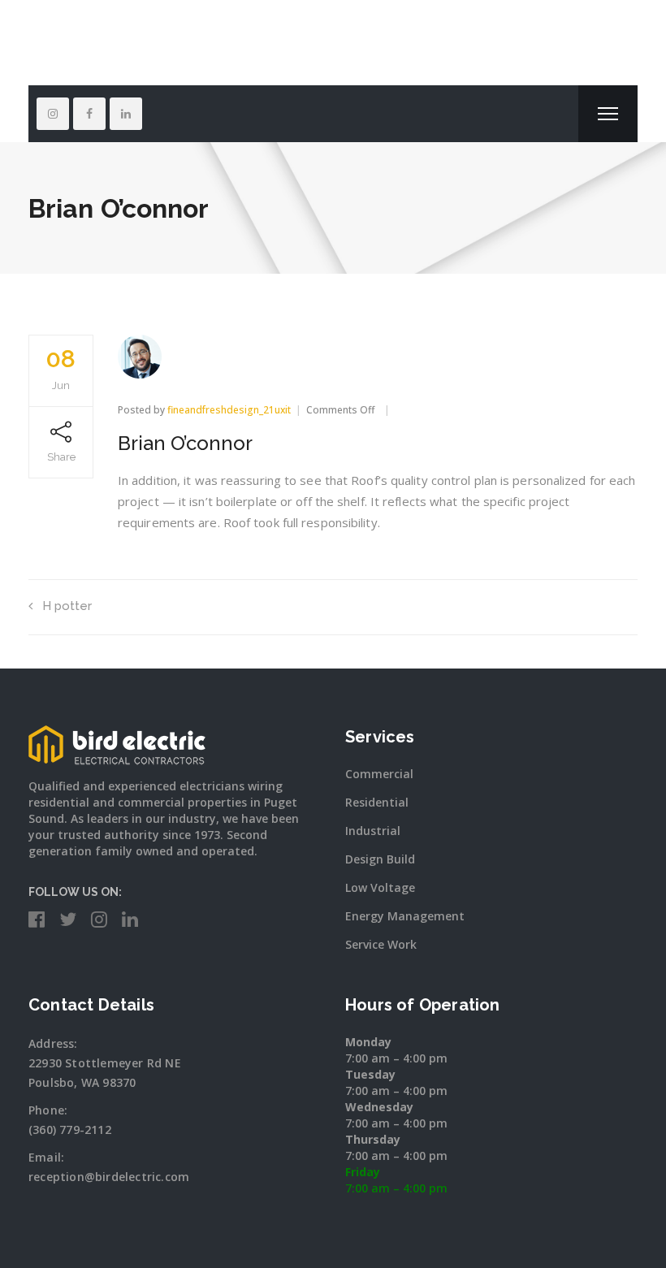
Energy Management (405, 916)
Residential (377, 802)
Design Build (380, 859)
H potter (67, 606)
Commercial (379, 773)
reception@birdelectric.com (108, 1176)
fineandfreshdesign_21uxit (229, 410)
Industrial (372, 830)
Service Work (381, 944)
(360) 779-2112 (69, 1129)
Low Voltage (380, 887)
